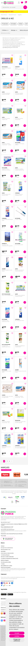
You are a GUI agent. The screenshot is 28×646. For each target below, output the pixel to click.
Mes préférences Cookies (6, 565)
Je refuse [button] (16, 636)
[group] (5, 475)
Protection (5, 24)
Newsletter (3, 551)
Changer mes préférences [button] (16, 640)
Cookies (3, 563)
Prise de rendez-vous (5, 549)
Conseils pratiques (5, 554)
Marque (13, 30)
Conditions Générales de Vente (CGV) (9, 558)
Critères (4, 30)
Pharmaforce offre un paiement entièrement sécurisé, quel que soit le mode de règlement (13, 578)
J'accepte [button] (16, 633)
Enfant (21, 24)
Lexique (2, 546)
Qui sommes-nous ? (5, 522)
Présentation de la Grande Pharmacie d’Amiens (12, 533)
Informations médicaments (7, 553)
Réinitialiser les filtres (5, 33)
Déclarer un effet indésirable (7, 556)
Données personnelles (6, 562)
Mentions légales (5, 560)
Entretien (13, 24)
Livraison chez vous (5, 609)
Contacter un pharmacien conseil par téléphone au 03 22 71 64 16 (14, 524)
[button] (2, 2)
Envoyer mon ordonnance (7, 547)
